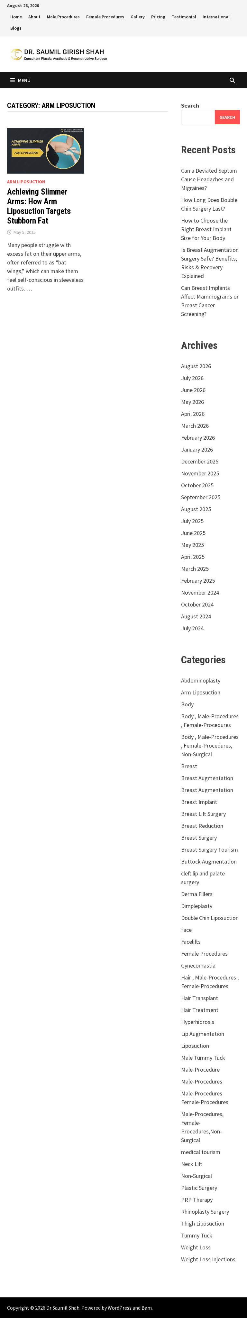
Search (190, 105)
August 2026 (196, 366)
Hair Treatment (199, 1010)
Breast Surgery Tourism (209, 849)
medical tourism (200, 1152)
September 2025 (200, 497)
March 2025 (195, 568)
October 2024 (197, 604)
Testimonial (184, 17)
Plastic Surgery (199, 1187)
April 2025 (193, 556)
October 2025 (197, 485)
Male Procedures (63, 17)
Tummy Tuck (196, 1235)
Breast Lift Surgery (203, 813)
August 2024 (196, 616)
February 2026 (198, 437)
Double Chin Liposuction (210, 918)
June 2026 (193, 390)
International (216, 17)
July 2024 (192, 628)
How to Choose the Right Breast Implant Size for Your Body (206, 229)
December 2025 (199, 461)
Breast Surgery (199, 837)
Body (187, 704)
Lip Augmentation (202, 1033)
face (186, 929)
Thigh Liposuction (202, 1223)
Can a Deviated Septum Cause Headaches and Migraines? (209, 179)
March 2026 (195, 425)
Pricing (158, 17)
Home (16, 17)
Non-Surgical (196, 1176)
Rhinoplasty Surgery (205, 1211)
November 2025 (200, 473)
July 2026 (192, 378)
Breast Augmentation (207, 778)
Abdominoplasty (200, 680)
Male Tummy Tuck (203, 1057)
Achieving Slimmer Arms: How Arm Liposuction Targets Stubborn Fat (39, 206)
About (34, 17)
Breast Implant (199, 802)
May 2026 (192, 402)
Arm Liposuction (26, 182)
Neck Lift (191, 1164)
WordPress (120, 1307)
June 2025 (193, 533)
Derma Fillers (197, 894)
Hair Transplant (199, 998)
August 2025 (196, 509)
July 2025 (192, 521)
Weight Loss (196, 1247)
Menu (24, 80)
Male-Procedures (201, 1081)
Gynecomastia (198, 965)
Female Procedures (105, 17)
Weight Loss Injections (208, 1259)
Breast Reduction (202, 825)
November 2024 (200, 592)
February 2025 (198, 580)
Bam (147, 1307)
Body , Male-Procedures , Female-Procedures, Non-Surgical (210, 745)
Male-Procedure (200, 1069)
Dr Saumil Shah (62, 1307)
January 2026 (197, 449)
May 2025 (192, 545)
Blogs (16, 28)
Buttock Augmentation (209, 861)
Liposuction (195, 1045)
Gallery (138, 17)
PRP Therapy (197, 1199)
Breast (189, 766)
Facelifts (191, 941)
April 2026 (193, 413)
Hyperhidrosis (197, 1022)
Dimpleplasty (196, 906)
